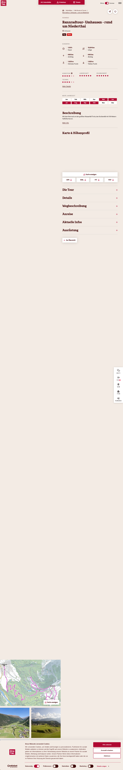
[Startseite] (63, 11)
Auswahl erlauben (107, 750)
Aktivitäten (69, 10)
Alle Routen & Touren (80, 10)
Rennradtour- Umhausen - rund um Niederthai (75, 12)
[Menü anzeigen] (120, 3)
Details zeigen (101, 766)
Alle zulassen (107, 744)
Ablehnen (107, 756)
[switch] (55, 766)
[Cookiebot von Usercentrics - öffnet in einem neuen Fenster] (12, 766)
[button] (90, 190)
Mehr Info (65, 123)
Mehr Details (66, 86)
